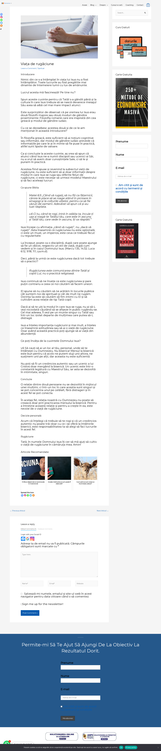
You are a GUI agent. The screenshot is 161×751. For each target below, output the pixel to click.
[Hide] (1, 29)
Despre (103, 5)
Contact (140, 5)
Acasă (84, 5)
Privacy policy (131, 747)
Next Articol (103, 511)
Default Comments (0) (28, 529)
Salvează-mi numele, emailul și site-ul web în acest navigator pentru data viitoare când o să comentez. (56, 595)
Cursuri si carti (116, 5)
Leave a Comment (28, 68)
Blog (92, 5)
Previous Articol (17, 511)
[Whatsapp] (28, 495)
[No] (158, 747)
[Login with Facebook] (23, 539)
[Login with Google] (28, 539)
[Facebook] (22, 495)
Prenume (122, 141)
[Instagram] (25, 495)
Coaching (129, 5)
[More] (33, 495)
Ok (121, 747)
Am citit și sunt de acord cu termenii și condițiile (129, 188)
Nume (120, 154)
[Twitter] (30, 495)
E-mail (120, 168)
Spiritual (41, 68)
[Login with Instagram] (32, 539)
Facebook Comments (45, 529)
